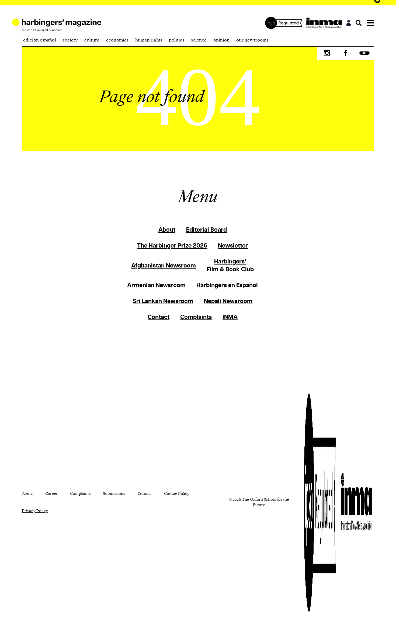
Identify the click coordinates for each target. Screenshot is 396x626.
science (199, 40)
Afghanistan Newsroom (163, 266)
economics (117, 40)
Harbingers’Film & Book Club (230, 265)
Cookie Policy (176, 493)
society (70, 40)
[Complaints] (285, 23)
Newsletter (233, 246)
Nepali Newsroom (228, 301)
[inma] (325, 23)
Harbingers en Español (227, 285)
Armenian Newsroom (156, 285)
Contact (158, 317)
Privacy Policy (35, 510)
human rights (148, 40)
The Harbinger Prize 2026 (172, 246)
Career (51, 493)
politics (176, 40)
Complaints (196, 317)
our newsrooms (252, 40)
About (166, 230)
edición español (39, 40)
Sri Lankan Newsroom (163, 301)
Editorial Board (206, 230)
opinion (221, 40)
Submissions (114, 493)
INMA (230, 317)
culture (91, 40)
